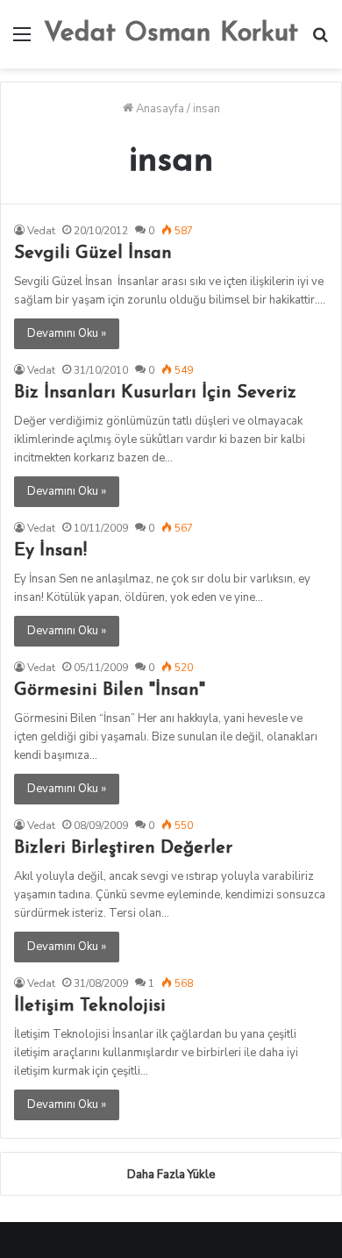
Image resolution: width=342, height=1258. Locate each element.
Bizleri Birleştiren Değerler (123, 848)
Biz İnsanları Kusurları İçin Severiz (155, 393)
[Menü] (22, 41)
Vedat (41, 231)
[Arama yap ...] (320, 41)
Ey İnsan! (50, 551)
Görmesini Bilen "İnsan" (109, 690)
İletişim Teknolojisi (90, 1006)
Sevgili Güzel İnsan (93, 253)
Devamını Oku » (66, 333)
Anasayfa (158, 109)
